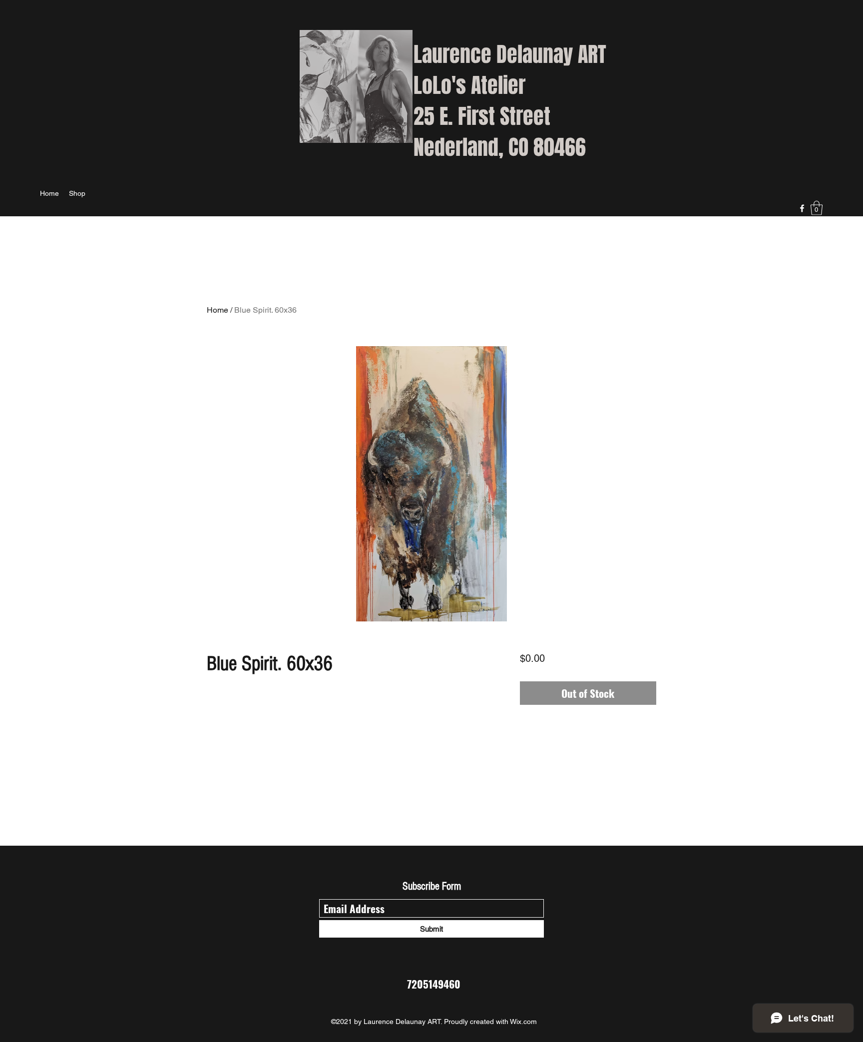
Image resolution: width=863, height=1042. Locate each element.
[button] (817, 208)
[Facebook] (802, 208)
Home (217, 310)
